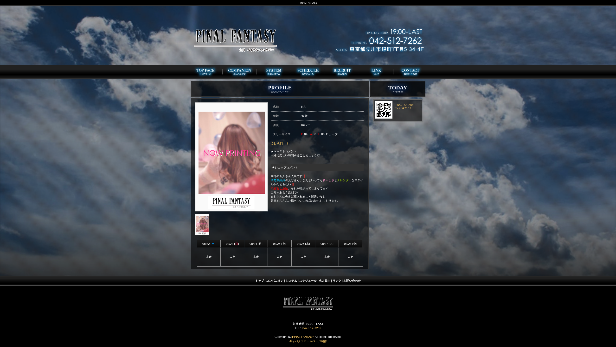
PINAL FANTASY (303, 337)
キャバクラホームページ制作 (308, 341)
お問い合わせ (352, 280)
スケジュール (308, 280)
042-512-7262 (311, 328)
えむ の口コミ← (281, 143)
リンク (337, 280)
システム (291, 280)
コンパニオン (274, 280)
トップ (259, 280)
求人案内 (324, 280)
